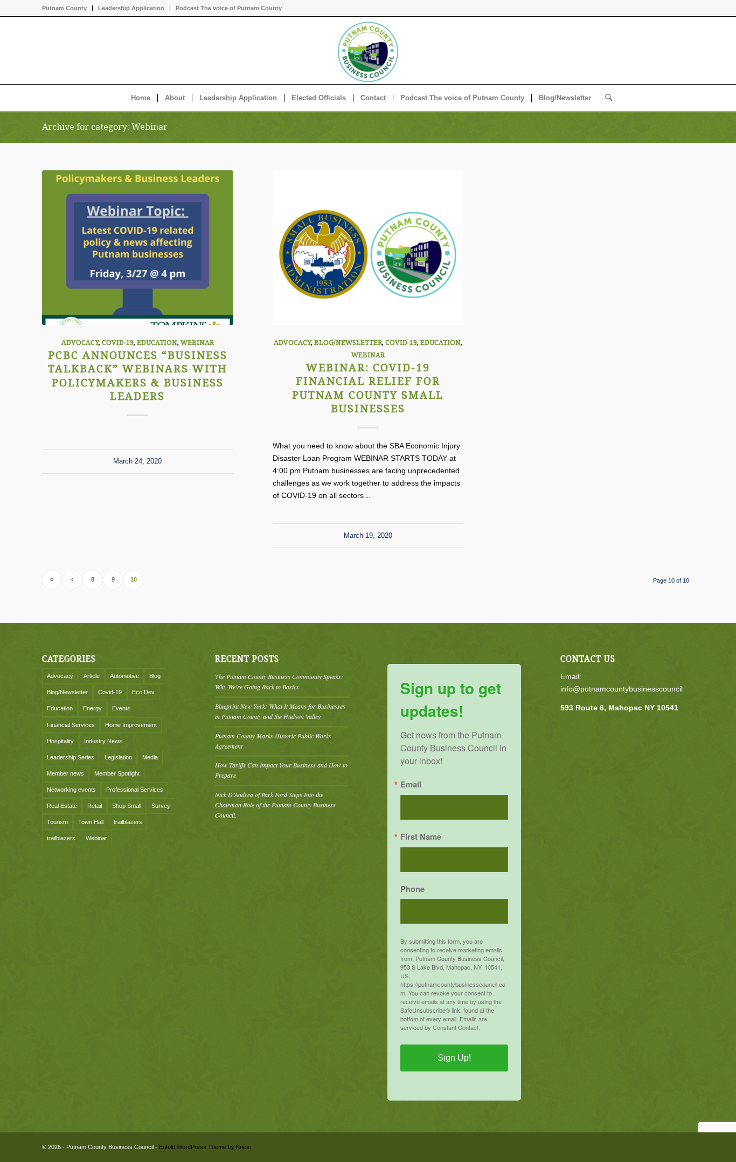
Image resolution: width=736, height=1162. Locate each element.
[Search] (605, 98)
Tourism (57, 822)
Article (92, 676)
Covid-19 (118, 342)
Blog (155, 676)
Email (410, 784)
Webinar (197, 342)
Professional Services (134, 789)
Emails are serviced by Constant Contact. (443, 1023)
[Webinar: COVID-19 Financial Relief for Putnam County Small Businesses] (368, 247)
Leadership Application (131, 8)
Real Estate (62, 806)
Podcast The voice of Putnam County (229, 8)
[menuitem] (67, 8)
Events (121, 708)
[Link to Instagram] (653, 51)
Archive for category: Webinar (105, 127)
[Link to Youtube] (686, 51)
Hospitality (60, 741)
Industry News (103, 741)
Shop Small (126, 806)
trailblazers (128, 822)
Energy (92, 708)
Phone (412, 889)
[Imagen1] (368, 50)
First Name (420, 837)
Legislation (118, 757)
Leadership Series (70, 757)
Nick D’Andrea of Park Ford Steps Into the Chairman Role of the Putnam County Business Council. (275, 804)
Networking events (71, 789)
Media (150, 757)
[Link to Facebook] (670, 51)
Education (157, 342)
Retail (94, 806)
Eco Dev (143, 692)
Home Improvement (131, 725)
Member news (65, 773)
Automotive (124, 676)
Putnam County (64, 8)
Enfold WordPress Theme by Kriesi (205, 1147)
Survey (160, 806)
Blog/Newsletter (348, 342)
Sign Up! (454, 1057)
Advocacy (80, 342)
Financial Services (71, 725)
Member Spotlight (117, 773)
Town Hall (90, 822)
